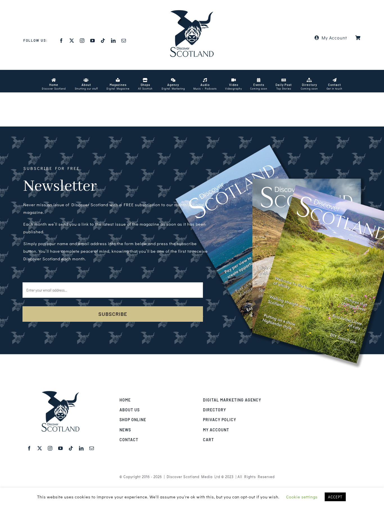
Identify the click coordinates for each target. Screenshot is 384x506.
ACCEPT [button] (335, 496)
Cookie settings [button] (302, 497)
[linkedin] (113, 40)
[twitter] (71, 40)
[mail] (123, 40)
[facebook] (61, 40)
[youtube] (92, 40)
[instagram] (82, 40)
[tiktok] (103, 40)
